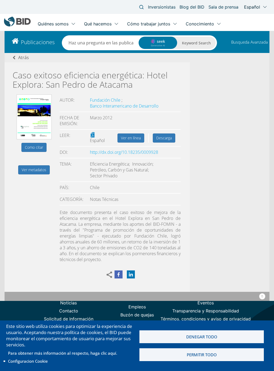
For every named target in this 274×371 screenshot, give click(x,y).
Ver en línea (131, 137)
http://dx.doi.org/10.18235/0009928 (124, 152)
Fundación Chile (105, 100)
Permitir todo (202, 354)
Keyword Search (196, 42)
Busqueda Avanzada (249, 42)
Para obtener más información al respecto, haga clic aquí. (62, 353)
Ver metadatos (34, 169)
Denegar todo (201, 336)
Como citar (34, 147)
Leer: (65, 135)
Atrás (23, 57)
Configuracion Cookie (28, 361)
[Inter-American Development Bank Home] (17, 25)
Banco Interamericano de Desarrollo (124, 106)
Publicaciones (38, 42)
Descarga (164, 137)
